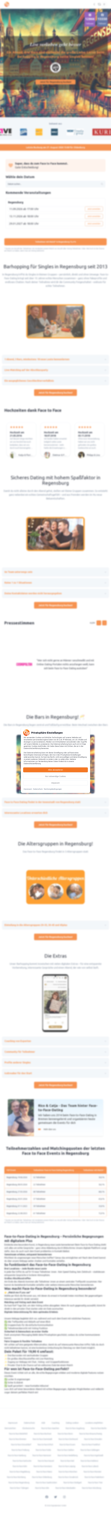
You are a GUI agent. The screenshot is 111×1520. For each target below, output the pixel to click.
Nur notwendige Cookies (55, 776)
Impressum (28, 789)
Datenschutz (38, 789)
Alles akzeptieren (55, 770)
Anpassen (55, 783)
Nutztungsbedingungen (53, 789)
